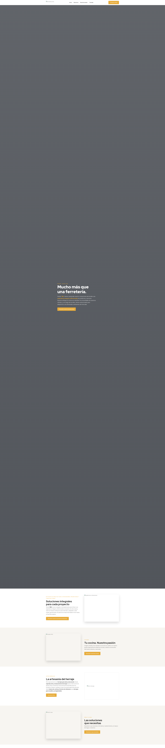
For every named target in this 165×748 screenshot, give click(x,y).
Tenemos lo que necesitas (92, 732)
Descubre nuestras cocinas (92, 653)
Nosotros (76, 2)
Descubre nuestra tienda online (66, 309)
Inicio (70, 2)
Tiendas (91, 2)
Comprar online (113, 2)
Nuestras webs (83, 2)
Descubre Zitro (51, 695)
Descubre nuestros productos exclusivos (57, 618)
